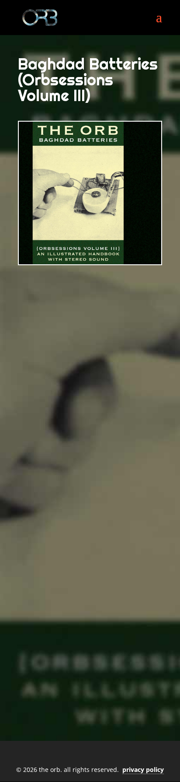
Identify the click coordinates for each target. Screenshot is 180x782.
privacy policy (143, 769)
